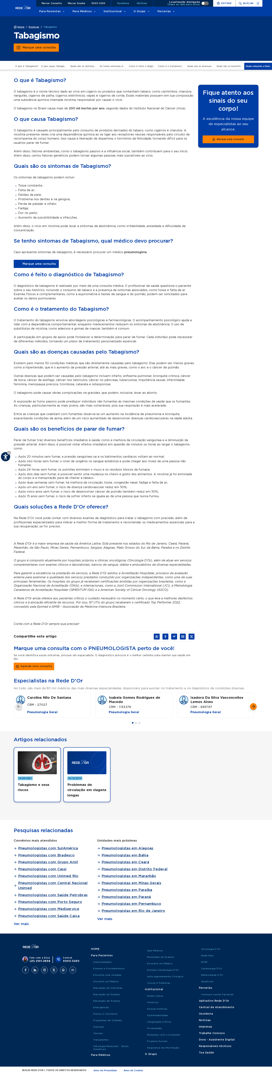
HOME (95, 949)
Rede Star (207, 955)
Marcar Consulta (52, 3)
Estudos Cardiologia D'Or (163, 970)
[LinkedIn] (35, 970)
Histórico (152, 1002)
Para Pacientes (50, 11)
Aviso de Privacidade (105, 1070)
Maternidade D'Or (212, 975)
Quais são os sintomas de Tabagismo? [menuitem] (84, 66)
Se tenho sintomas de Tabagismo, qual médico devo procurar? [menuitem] (113, 66)
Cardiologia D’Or (211, 968)
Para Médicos (82, 11)
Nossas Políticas (157, 1009)
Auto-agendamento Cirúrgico (165, 976)
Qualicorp (207, 981)
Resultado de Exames (106, 1001)
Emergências (101, 1007)
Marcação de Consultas (107, 988)
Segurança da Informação (163, 1048)
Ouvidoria (123, 3)
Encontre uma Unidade (107, 975)
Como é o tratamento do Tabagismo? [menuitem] (172, 66)
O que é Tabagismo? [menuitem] (26, 66)
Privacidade (154, 1028)
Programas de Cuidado (107, 1020)
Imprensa (205, 1027)
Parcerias (164, 11)
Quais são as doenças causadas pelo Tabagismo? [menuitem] (201, 66)
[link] (36, 264)
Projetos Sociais (157, 1041)
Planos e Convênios (105, 1014)
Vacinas (98, 1033)
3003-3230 (98, 3)
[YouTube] (73, 970)
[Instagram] (44, 970)
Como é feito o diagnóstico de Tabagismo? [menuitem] (143, 66)
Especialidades (102, 962)
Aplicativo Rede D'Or (214, 1001)
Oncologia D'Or (211, 949)
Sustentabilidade (157, 1015)
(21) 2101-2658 (40, 961)
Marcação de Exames (106, 994)
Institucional (113, 11)
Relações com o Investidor (164, 1035)
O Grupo (140, 11)
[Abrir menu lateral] (258, 3)
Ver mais (21, 924)
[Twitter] (54, 970)
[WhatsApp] (63, 970)
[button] (9, 453)
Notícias (142, 3)
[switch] (188, 3)
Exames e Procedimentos (109, 968)
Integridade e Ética (159, 1022)
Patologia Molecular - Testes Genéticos (111, 1047)
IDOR (204, 962)
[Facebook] (25, 970)
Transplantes (101, 1040)
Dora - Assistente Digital (217, 1039)
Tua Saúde (206, 1052)
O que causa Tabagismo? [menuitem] (55, 66)
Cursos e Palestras (158, 983)
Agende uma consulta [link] (36, 666)
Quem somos (155, 996)
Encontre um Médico (106, 981)
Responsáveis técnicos (215, 1046)
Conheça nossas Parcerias (217, 994)
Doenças (98, 1027)
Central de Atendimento (216, 1007)
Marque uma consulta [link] (39, 47)
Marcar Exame (76, 3)
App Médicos (155, 950)
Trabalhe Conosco (212, 1033)
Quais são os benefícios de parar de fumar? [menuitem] (230, 66)
